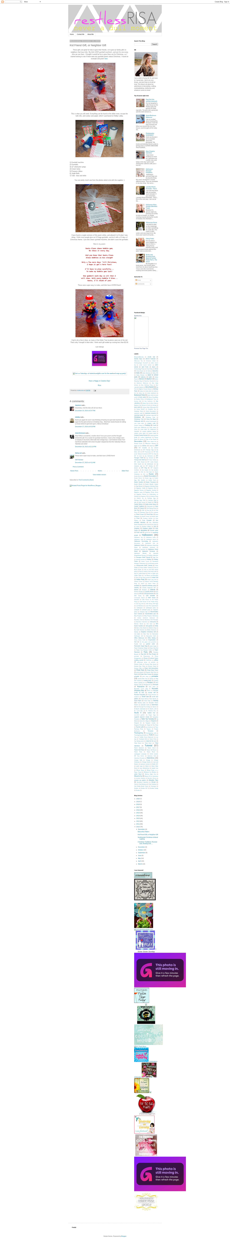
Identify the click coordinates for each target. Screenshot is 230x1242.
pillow (156, 660)
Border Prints (140, 399)
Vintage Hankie (146, 762)
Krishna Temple (138, 591)
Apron (153, 367)
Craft (154, 425)
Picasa (146, 658)
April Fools (145, 367)
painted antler (150, 644)
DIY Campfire (143, 447)
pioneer (153, 662)
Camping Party (138, 411)
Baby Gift (155, 373)
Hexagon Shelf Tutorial (143, 557)
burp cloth (137, 407)
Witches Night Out (150, 774)
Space (154, 706)
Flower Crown (145, 516)
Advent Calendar (151, 358)
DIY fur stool (138, 456)
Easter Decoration (150, 476)
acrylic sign (151, 357)
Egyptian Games (139, 490)
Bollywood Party (139, 395)
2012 (138, 821)
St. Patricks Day (151, 710)
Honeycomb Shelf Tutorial (144, 565)
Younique (153, 786)
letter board (151, 597)
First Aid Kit (150, 510)
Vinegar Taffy (138, 760)
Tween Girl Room (151, 750)
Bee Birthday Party (147, 385)
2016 (138, 810)
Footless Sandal (147, 518)
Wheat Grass (140, 770)
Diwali (151, 445)
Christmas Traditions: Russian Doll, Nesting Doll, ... (147, 842)
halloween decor (151, 539)
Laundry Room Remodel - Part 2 (151, 187)
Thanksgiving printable (140, 735)
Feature (142, 508)
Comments (140, 284)
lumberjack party (151, 607)
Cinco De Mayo (151, 419)
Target (148, 725)
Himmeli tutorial (140, 559)
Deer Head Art (151, 441)
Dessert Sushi (138, 443)
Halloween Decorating (141, 541)
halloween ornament (148, 547)
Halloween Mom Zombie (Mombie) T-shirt (151, 206)
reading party (147, 680)
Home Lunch (145, 561)
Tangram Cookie (150, 723)
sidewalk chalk (145, 704)
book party (142, 397)
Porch (136, 674)
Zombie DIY (144, 788)
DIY (156, 445)
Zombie (136, 788)
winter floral (137, 774)
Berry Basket (150, 387)
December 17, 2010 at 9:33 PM (85, 426)
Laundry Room (149, 591)
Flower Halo (155, 516)
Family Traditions (139, 506)
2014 (138, 815)
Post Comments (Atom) (86, 480)
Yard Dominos (143, 784)
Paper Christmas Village (140, 648)
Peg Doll (143, 654)
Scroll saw (145, 696)
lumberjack (140, 607)
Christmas (137, 417)
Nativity (136, 632)
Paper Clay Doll (154, 648)
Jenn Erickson (80, 433)
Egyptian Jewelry (151, 490)
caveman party (138, 415)
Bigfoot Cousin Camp (145, 389)
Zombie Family (154, 788)
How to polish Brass (140, 573)
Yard (135, 784)
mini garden (149, 626)
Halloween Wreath (140, 553)
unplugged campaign (140, 754)
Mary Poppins (138, 615)
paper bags (153, 646)
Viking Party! (150, 238)
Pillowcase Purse (151, 222)
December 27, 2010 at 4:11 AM (85, 462)
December (141, 829)
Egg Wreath (139, 486)
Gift (155, 526)
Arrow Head (139, 371)
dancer (142, 439)
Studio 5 (137, 713)
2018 (138, 804)
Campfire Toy (152, 409)
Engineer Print (145, 496)
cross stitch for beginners (148, 429)
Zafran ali (78, 453)
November (141, 847)
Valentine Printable (139, 758)
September (142, 853)
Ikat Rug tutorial (145, 577)
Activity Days (138, 358)
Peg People (152, 654)
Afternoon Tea (138, 361)
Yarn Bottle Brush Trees (141, 786)
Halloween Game (139, 545)
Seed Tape (147, 700)
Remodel (155, 684)
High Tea (155, 557)
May (139, 858)
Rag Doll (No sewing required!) (151, 100)
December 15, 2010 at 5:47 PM (85, 410)
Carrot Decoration (151, 411)
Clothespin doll (138, 421)
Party (146, 652)
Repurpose (140, 686)
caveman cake (138, 413)
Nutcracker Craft (151, 636)
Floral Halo (149, 514)
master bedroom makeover (146, 617)
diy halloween (149, 456)
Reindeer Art (147, 684)
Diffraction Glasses (150, 443)
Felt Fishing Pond (151, 508)
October (141, 850)
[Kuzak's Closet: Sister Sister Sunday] (160, 987)
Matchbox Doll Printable (151, 619)
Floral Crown (140, 514)
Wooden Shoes (151, 778)
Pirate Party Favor (152, 670)
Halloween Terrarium (148, 551)
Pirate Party (140, 670)
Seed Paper (137, 700)
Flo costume (154, 512)
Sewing (155, 700)
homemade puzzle (153, 563)
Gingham (136, 528)
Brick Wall (153, 403)
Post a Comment (78, 467)
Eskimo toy (140, 498)
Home (72, 34)
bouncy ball (137, 401)
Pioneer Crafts (138, 664)
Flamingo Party (144, 512)
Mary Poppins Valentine (150, 152)
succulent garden (139, 715)
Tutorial (148, 745)
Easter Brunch (138, 476)
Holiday (149, 559)
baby (138, 373)
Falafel (149, 502)
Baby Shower (141, 375)
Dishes (144, 445)
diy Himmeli (149, 457)
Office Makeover (139, 638)
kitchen (136, 589)
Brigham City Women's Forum (142, 405)
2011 (138, 824)
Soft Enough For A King (143, 706)
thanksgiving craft (151, 733)
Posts (139, 280)
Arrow (156, 369)
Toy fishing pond (139, 741)
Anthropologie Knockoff (141, 363)
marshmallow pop (150, 613)
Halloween (147, 535)
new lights (137, 634)
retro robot (152, 686)
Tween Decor (151, 748)
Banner (141, 379)
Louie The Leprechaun (151, 605)
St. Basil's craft (152, 708)
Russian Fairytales (139, 694)
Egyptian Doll (152, 488)
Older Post (125, 471)
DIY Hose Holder (151, 460)
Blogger (123, 1236)
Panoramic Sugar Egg (140, 646)
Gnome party (154, 530)
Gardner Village (146, 526)
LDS (140, 593)
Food (137, 518)
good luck (147, 532)
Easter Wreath (138, 484)
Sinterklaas (155, 704)
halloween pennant (139, 549)
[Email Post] (94, 390)
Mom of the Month (141, 628)
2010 (138, 827)
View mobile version (99, 474)
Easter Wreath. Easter (151, 484)
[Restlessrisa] (141, 346)
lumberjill (136, 609)
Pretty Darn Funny (145, 674)
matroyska (153, 621)
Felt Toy (136, 510)
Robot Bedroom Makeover (151, 116)
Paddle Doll (138, 644)
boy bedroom (148, 401)
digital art (137, 445)
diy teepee (145, 470)
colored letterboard (151, 421)
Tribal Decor (137, 743)
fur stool (136, 526)
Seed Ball (144, 698)
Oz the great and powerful (148, 642)
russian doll (151, 692)
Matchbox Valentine (141, 621)
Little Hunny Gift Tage (152, 603)
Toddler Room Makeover (146, 737)
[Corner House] (148, 1044)
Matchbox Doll (138, 619)
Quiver (151, 678)
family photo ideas (150, 504)
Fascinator (150, 506)
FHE (143, 510)
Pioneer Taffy (138, 668)
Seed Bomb (152, 698)
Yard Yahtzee (152, 784)
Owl (135, 642)
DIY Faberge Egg (148, 449)
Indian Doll (155, 577)
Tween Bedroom (139, 748)
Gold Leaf (139, 532)
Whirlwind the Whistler (150, 772)
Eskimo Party (154, 496)
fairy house (142, 502)
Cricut (135, 429)
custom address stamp (149, 431)
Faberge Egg (151, 498)
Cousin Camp (138, 425)
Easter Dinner (138, 478)
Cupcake (136, 431)
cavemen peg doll (151, 415)
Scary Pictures (152, 694)
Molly (156, 626)
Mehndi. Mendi (138, 623)
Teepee (149, 729)
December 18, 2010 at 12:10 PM (85, 446)
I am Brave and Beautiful (151, 575)
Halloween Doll (150, 543)
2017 (138, 807)
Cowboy (147, 425)
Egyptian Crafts (140, 488)
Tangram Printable (139, 725)
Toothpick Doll (143, 739)
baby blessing (146, 373)
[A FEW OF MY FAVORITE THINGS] (141, 1002)
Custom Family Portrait (140, 435)
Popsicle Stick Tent (151, 672)
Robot (148, 690)
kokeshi (152, 589)
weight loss (155, 768)
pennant (136, 656)
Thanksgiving (138, 733)
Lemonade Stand (139, 597)
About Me (90, 34)
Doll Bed (149, 472)
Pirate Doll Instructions (151, 668)
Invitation (136, 585)
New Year (146, 634)
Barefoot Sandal (149, 381)
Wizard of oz (138, 776)
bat (157, 381)
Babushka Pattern (143, 832)
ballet (150, 377)
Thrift (150, 735)
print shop (145, 676)
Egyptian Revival (141, 494)
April (139, 861)
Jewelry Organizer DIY (149, 587)
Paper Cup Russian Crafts (144, 650)
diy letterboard (149, 464)
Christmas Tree (139, 419)
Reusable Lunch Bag (141, 688)
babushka (155, 371)
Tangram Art (138, 723)
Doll (142, 472)
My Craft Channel (139, 629)
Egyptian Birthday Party (151, 486)
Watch (147, 766)
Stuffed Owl (151, 713)
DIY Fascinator (146, 451)
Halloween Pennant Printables (149, 170)
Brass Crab (146, 403)
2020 (138, 799)
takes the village (144, 721)
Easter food (152, 480)
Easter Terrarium (151, 482)
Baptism (149, 379)
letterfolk (136, 599)
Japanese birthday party (149, 585)
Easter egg (148, 478)
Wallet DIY (155, 764)
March (140, 864)
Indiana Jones (138, 581)
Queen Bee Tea (142, 678)
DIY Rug (144, 468)
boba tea (141, 393)
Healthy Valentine (153, 555)
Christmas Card (150, 417)
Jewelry (136, 587)
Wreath (153, 782)
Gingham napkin (147, 528)
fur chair (154, 524)
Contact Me (80, 34)
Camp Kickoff (140, 409)
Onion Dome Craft (139, 640)
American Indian (151, 361)
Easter (151, 474)
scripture (136, 696)
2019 (138, 801)
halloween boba (151, 537)
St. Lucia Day (138, 710)
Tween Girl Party (139, 750)
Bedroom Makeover (142, 383)
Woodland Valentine (142, 782)
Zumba (138, 790)
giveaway (144, 530)
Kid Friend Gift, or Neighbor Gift (148, 834)
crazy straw (152, 427)
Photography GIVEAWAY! (150, 134)
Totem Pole (153, 739)
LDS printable (150, 595)
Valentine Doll (151, 756)
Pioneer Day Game (150, 664)
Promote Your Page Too (141, 348)
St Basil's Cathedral (139, 708)
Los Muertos (139, 605)
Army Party (149, 369)
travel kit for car (151, 741)
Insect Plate (151, 583)
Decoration (138, 441)
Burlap (154, 405)
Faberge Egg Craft (139, 500)
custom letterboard (146, 437)
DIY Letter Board (139, 462)
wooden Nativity (140, 778)
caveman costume (150, 413)
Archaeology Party (139, 369)
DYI (144, 474)
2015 (138, 813)
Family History (138, 504)
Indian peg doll (151, 579)
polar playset (140, 672)
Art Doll (148, 371)
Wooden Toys (153, 780)
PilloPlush (149, 660)
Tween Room (151, 751)
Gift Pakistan (79, 460)
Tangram (153, 721)
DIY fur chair (152, 454)
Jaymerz (78, 405)
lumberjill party (146, 609)
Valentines (151, 758)
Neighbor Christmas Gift (148, 632)
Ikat (137, 577)
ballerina (143, 377)
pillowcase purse (142, 662)
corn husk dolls (139, 423)
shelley (77, 417)
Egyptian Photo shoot (151, 492)
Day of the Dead (151, 439)
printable (155, 676)
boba (141, 391)
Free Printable (146, 520)
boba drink (148, 391)
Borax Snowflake (153, 397)
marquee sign (144, 611)
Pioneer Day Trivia (139, 666)
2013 (138, 818)
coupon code (151, 423)
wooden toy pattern (140, 780)
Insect (142, 583)
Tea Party (155, 725)
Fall (155, 502)
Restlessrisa (137, 315)
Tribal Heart (148, 743)
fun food (147, 524)
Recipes (150, 682)
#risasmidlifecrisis (139, 357)
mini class (149, 623)
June (140, 855)
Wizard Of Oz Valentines (151, 776)
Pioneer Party (152, 666)
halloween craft (138, 539)
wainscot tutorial (145, 764)
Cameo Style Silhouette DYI (150, 407)
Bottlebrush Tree (151, 399)
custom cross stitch (140, 433)
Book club (150, 395)
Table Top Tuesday (147, 719)
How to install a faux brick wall (147, 571)
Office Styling (152, 638)
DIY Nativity (149, 466)
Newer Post (74, 471)
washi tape (139, 766)
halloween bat (138, 537)
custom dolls (152, 433)
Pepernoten (147, 656)
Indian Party (140, 579)
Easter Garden (138, 482)
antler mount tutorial (145, 365)
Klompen (144, 589)
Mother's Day (152, 628)
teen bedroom (149, 727)
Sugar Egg (152, 715)
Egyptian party (138, 492)
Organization (152, 640)
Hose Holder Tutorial (146, 567)
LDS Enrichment (148, 593)
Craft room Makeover (140, 427)
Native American (151, 629)
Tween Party (138, 751)
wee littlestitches (144, 768)
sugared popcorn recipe (141, 717)
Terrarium (150, 731)
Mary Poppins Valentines (151, 615)
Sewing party (141, 702)
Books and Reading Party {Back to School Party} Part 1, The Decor (151, 258)
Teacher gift (139, 727)
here (106, 59)
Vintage (148, 760)
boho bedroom (151, 393)
